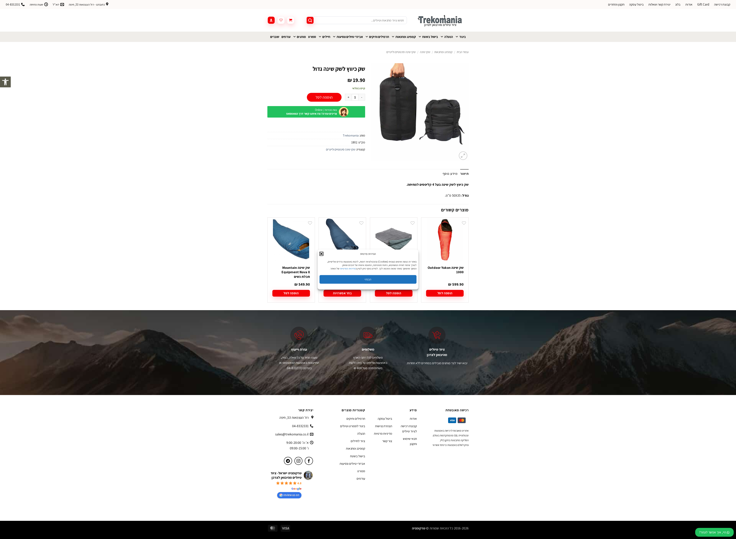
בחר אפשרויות (342, 293)
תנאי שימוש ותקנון (410, 441)
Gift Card (703, 4)
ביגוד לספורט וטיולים (352, 426)
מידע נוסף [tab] (450, 173)
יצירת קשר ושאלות (659, 4)
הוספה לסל (324, 97)
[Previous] (468, 263)
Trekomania (351, 135)
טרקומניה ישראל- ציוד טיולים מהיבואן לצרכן (286, 475)
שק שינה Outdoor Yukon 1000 (446, 269)
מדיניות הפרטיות (348, 268)
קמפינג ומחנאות (405, 37)
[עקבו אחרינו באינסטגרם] (298, 461)
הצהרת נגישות (383, 426)
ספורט (312, 37)
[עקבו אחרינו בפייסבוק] (309, 461)
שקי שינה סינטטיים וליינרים (401, 52)
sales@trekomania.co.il (292, 434)
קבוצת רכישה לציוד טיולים (409, 428)
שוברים (274, 37)
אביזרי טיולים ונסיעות (350, 37)
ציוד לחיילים (358, 441)
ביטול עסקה (636, 4)
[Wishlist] (281, 20)
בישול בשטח (430, 37)
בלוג (677, 4)
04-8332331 (300, 426)
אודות (688, 4)
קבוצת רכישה (722, 4)
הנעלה (448, 37)
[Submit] (310, 20)
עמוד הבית (463, 52)
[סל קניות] (290, 20)
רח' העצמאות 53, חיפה (294, 417)
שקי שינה (425, 52)
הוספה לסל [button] (445, 293)
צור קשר (387, 441)
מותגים (301, 37)
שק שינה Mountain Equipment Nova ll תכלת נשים (296, 272)
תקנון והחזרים (616, 4)
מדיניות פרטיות (383, 433)
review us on (291, 495)
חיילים (326, 37)
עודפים (286, 37)
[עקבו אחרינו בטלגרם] (288, 461)
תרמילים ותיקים (379, 37)
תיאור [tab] (464, 173)
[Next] (267, 263)
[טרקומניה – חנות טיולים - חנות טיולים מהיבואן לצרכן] (441, 20)
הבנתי (368, 279)
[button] (5, 82)
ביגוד (462, 37)
